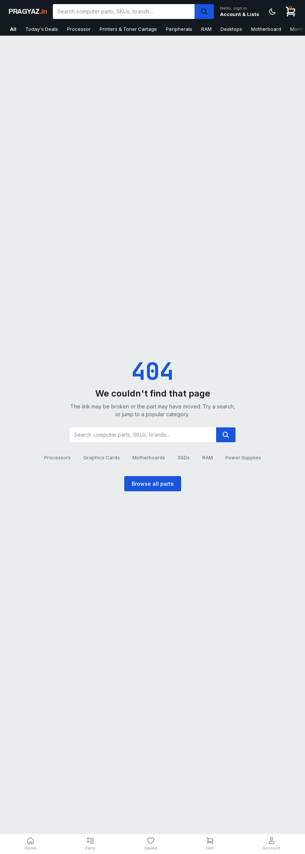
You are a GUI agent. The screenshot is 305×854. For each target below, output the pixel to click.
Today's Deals (41, 29)
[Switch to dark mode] (272, 11)
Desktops (231, 29)
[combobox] (124, 11)
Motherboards (148, 457)
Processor (79, 29)
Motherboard (266, 29)
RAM (206, 29)
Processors (57, 457)
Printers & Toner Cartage (128, 29)
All (13, 29)
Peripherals (179, 29)
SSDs (184, 457)
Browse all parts (153, 484)
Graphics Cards (101, 457)
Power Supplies (243, 457)
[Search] (204, 11)
